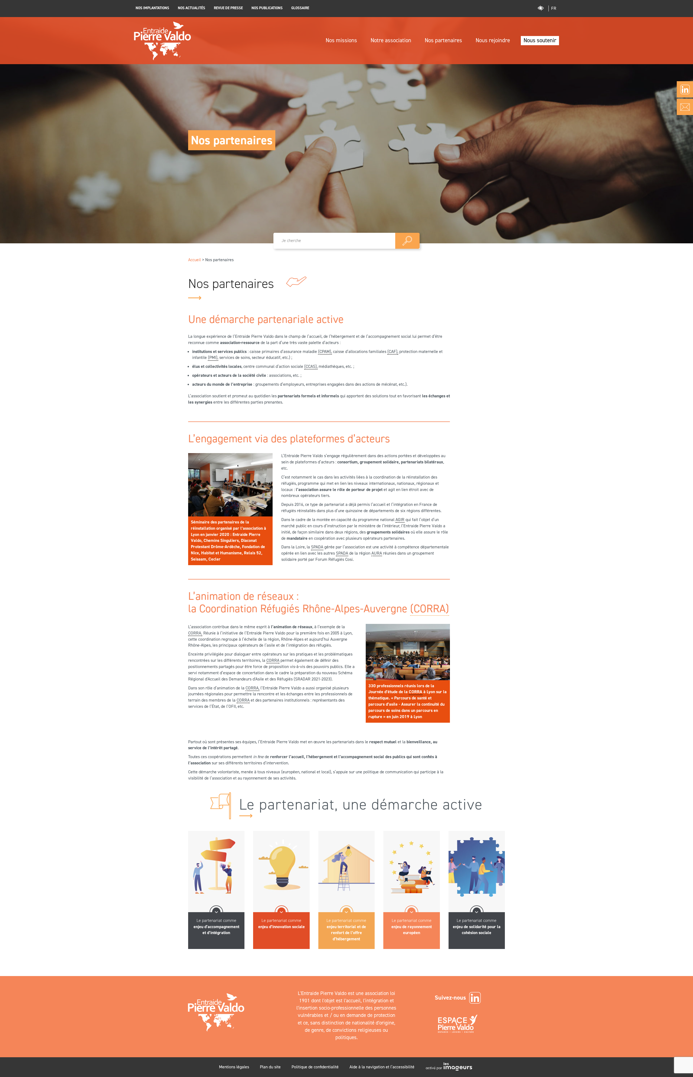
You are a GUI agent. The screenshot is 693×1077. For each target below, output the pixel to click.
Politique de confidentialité (315, 1067)
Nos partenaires (443, 40)
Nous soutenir (540, 40)
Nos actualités (191, 7)
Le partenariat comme (216, 927)
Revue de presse (228, 7)
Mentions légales (234, 1067)
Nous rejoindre (493, 40)
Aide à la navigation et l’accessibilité (381, 1067)
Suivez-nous (450, 997)
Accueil (194, 260)
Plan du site (270, 1067)
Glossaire (300, 7)
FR (553, 8)
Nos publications (267, 7)
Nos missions (341, 40)
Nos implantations (152, 7)
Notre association (391, 40)
